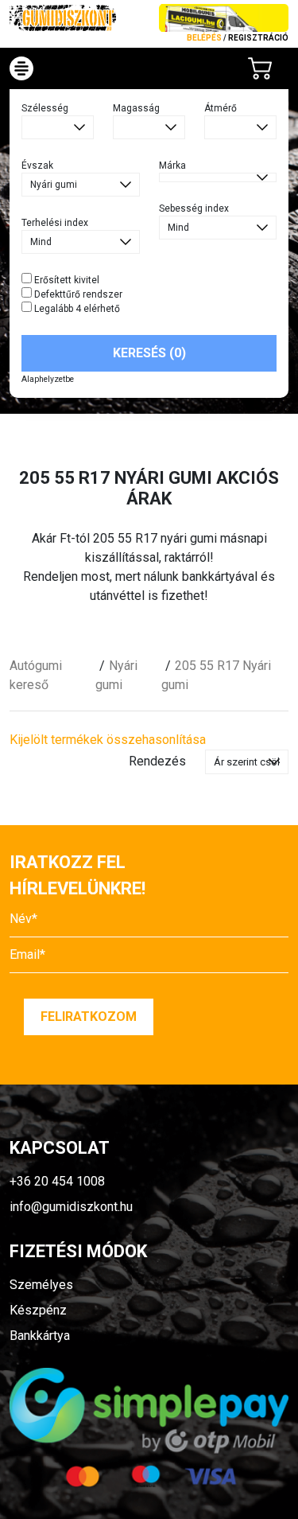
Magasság (136, 108)
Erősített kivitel (65, 280)
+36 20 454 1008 (57, 1181)
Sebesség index (194, 208)
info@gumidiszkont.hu (71, 1206)
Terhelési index (54, 222)
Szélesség (44, 108)
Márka (172, 165)
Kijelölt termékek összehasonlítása (108, 739)
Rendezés (157, 761)
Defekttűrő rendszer (77, 294)
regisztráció (258, 37)
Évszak (37, 165)
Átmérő (220, 108)
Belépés (204, 37)
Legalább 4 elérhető (76, 308)
